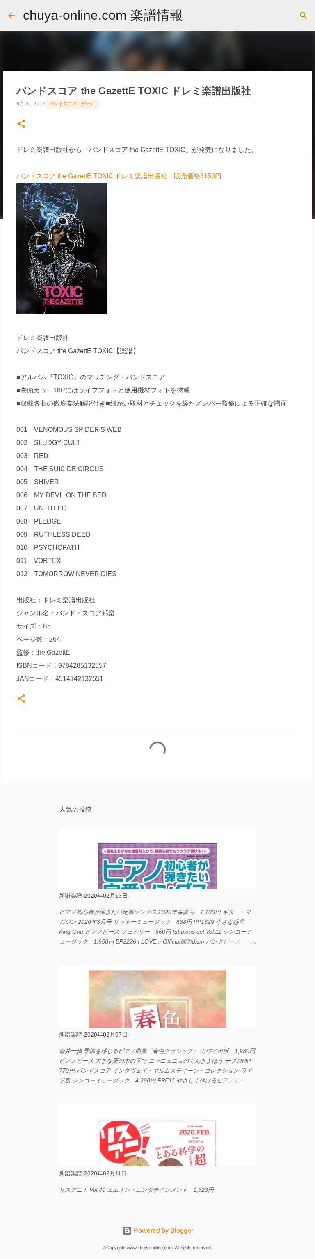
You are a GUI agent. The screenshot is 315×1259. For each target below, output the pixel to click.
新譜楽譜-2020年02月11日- (94, 1173)
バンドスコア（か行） (72, 103)
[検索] (194, 15)
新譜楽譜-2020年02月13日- (94, 895)
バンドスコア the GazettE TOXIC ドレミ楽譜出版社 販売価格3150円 (118, 175)
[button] (21, 124)
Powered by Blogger (162, 1230)
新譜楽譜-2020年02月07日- (94, 1034)
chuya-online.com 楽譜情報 (103, 15)
